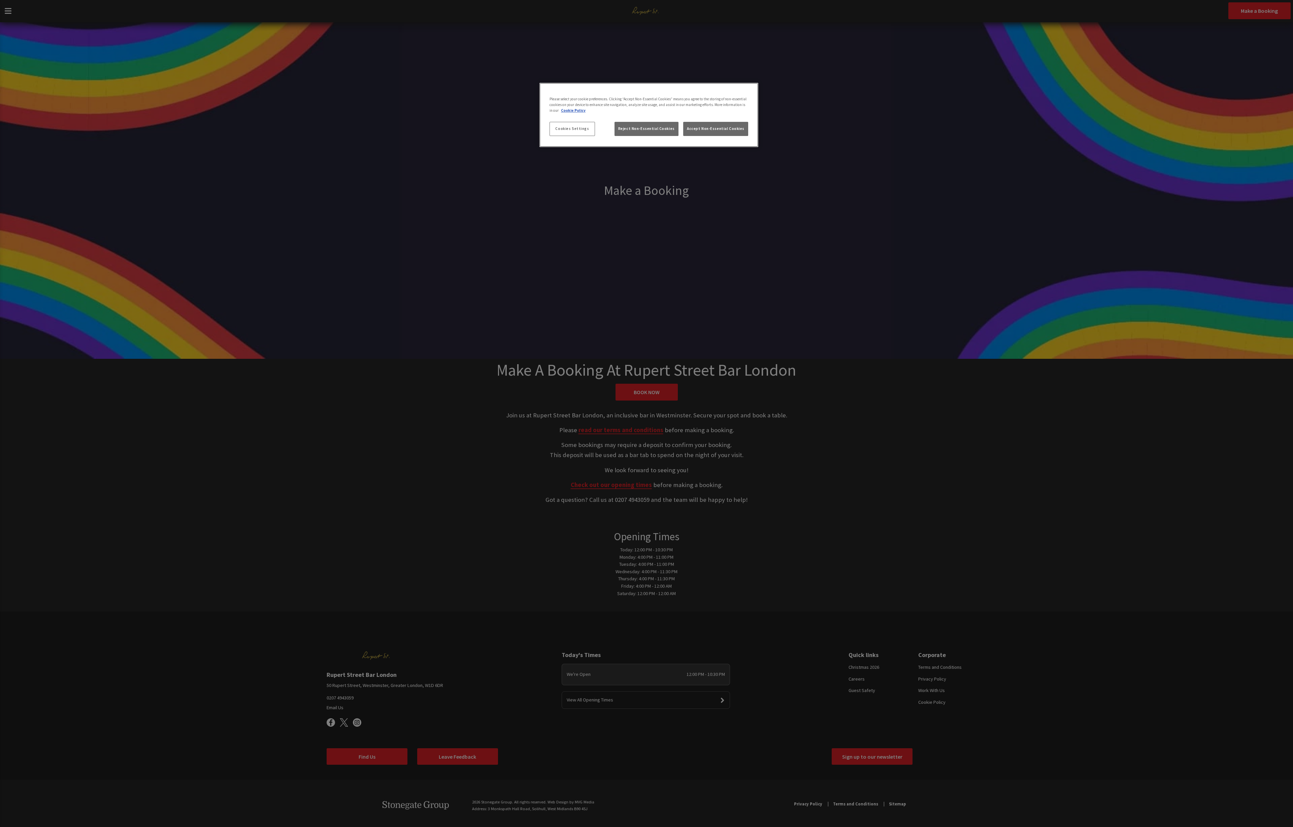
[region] (648, 115)
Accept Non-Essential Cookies (715, 128)
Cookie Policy (573, 110)
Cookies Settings (572, 128)
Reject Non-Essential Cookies (646, 128)
